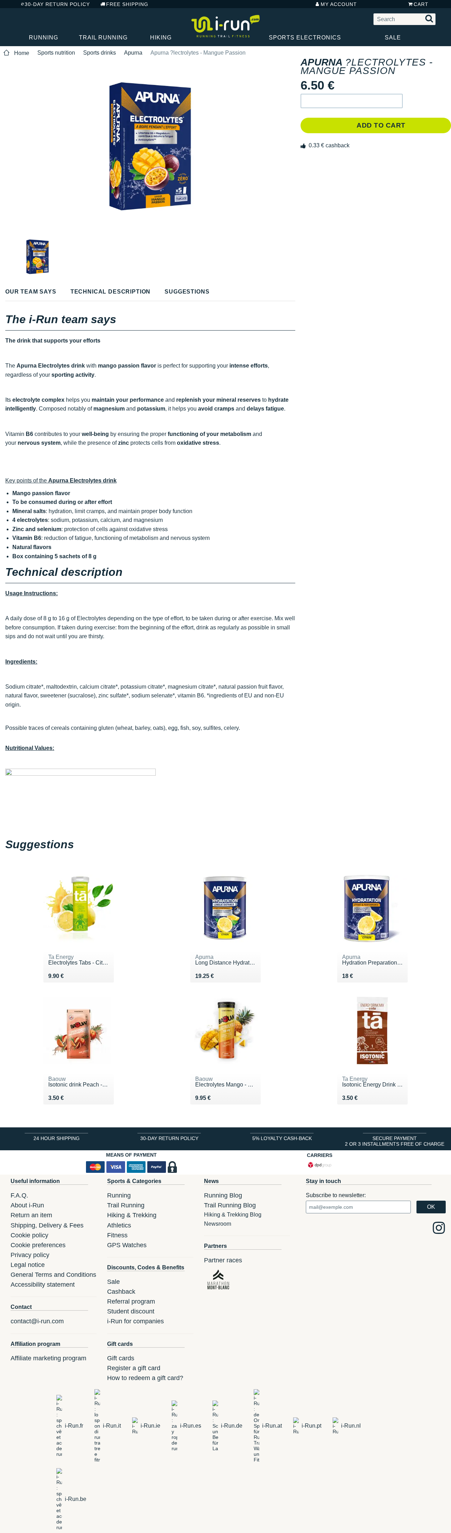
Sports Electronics (305, 38)
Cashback (121, 1291)
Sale (393, 38)
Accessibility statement (43, 1284)
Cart (421, 4)
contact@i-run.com (37, 1321)
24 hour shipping (56, 1138)
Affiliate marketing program (48, 1358)
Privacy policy (30, 1254)
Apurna (133, 53)
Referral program (131, 1301)
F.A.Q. (19, 1195)
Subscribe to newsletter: (336, 1195)
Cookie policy (29, 1235)
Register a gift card (133, 1368)
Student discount (130, 1311)
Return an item (31, 1215)
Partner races (223, 1260)
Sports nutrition (56, 53)
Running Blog (223, 1195)
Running (43, 38)
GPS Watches (127, 1245)
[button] (352, 101)
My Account (339, 4)
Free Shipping (127, 4)
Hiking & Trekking (131, 1215)
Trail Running (103, 38)
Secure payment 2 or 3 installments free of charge (394, 1141)
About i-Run (27, 1205)
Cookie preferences (38, 1245)
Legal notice (28, 1264)
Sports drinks (99, 53)
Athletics (119, 1225)
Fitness (117, 1235)
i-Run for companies (135, 1321)
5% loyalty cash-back (282, 1138)
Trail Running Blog (230, 1205)
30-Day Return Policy (57, 4)
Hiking (161, 38)
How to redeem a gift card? (145, 1377)
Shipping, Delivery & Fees (47, 1225)
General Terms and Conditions (53, 1274)
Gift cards (120, 1358)
